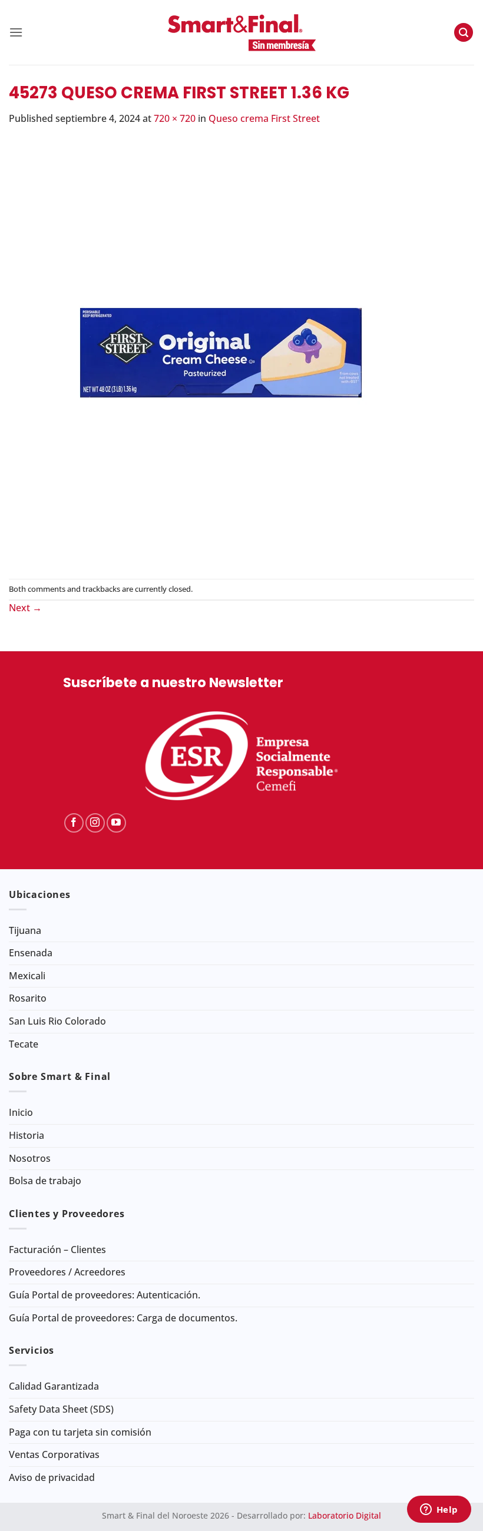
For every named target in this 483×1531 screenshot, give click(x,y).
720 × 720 (175, 118)
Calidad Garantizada (54, 1386)
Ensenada (30, 952)
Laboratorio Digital (344, 1515)
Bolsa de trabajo (45, 1180)
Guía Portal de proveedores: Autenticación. (104, 1294)
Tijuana (25, 930)
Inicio (21, 1112)
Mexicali (27, 975)
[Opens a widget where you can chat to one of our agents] (438, 1510)
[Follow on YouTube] (116, 823)
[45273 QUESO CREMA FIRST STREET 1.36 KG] (221, 351)
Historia (26, 1135)
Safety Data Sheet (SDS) (61, 1409)
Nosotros (30, 1158)
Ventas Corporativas (54, 1454)
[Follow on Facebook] (74, 823)
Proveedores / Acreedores (67, 1271)
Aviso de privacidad (52, 1477)
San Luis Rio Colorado (57, 1021)
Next (25, 607)
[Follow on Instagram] (95, 823)
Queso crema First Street (264, 118)
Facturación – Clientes (57, 1249)
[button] (16, 32)
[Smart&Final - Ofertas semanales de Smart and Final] (241, 32)
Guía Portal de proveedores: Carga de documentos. (123, 1317)
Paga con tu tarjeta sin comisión (80, 1432)
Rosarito (28, 998)
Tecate (23, 1044)
